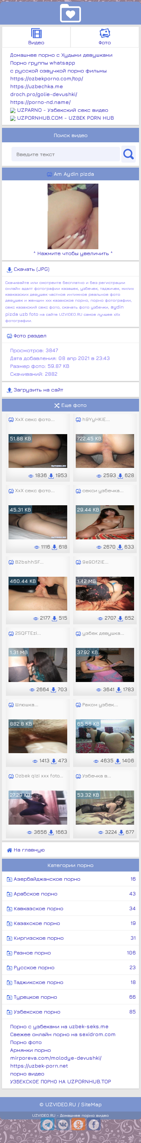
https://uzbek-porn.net (39, 1066)
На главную (28, 849)
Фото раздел (29, 335)
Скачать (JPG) (31, 269)
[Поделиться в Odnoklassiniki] (78, 1124)
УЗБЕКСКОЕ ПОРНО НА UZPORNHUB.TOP (60, 1081)
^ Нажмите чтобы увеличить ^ (73, 253)
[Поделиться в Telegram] (47, 1124)
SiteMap (91, 1104)
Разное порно (74, 952)
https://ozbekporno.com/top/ (46, 78)
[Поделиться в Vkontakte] (63, 1124)
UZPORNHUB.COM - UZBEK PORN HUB (65, 118)
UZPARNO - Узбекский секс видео (62, 110)
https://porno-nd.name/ (40, 102)
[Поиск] (128, 154)
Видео (36, 42)
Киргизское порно (74, 938)
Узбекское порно (74, 1011)
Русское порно (74, 967)
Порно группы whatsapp (42, 63)
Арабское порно (74, 893)
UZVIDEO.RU (60, 1104)
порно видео (27, 1073)
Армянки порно (30, 1050)
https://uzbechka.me (36, 86)
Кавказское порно (74, 908)
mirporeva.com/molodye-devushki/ (55, 1058)
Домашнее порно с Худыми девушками (61, 55)
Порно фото (26, 1042)
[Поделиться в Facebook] (94, 1124)
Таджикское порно (74, 982)
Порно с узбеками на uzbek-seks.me (59, 1026)
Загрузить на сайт (37, 389)
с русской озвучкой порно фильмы (58, 70)
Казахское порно (74, 923)
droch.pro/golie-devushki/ (43, 94)
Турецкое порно (74, 997)
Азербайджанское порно (74, 879)
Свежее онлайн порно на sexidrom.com (63, 1034)
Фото (105, 42)
